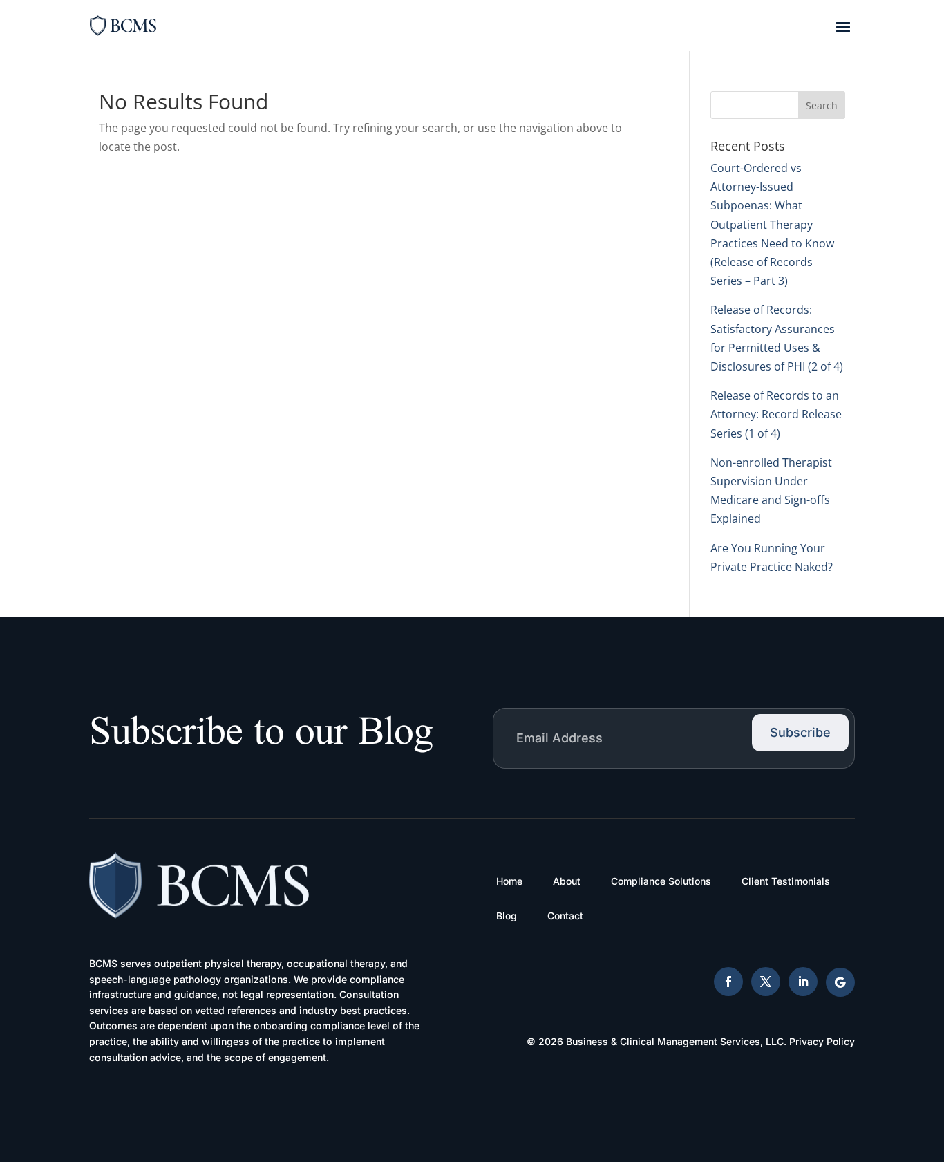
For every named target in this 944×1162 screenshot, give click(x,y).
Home (509, 881)
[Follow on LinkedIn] (803, 981)
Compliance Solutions (661, 881)
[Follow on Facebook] (728, 981)
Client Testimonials (786, 881)
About (566, 881)
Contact (565, 915)
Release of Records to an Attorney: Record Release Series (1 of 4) (776, 414)
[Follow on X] (765, 981)
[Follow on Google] (840, 982)
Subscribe (800, 732)
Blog (506, 915)
